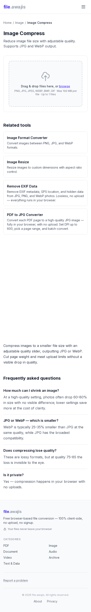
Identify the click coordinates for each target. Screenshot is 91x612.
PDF (6, 545)
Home (7, 22)
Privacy (52, 601)
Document (10, 551)
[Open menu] (83, 7)
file (14, 7)
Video (7, 557)
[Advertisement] (45, 287)
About (38, 601)
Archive (54, 557)
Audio (53, 551)
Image (19, 22)
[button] (45, 84)
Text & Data (11, 563)
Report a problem (15, 580)
